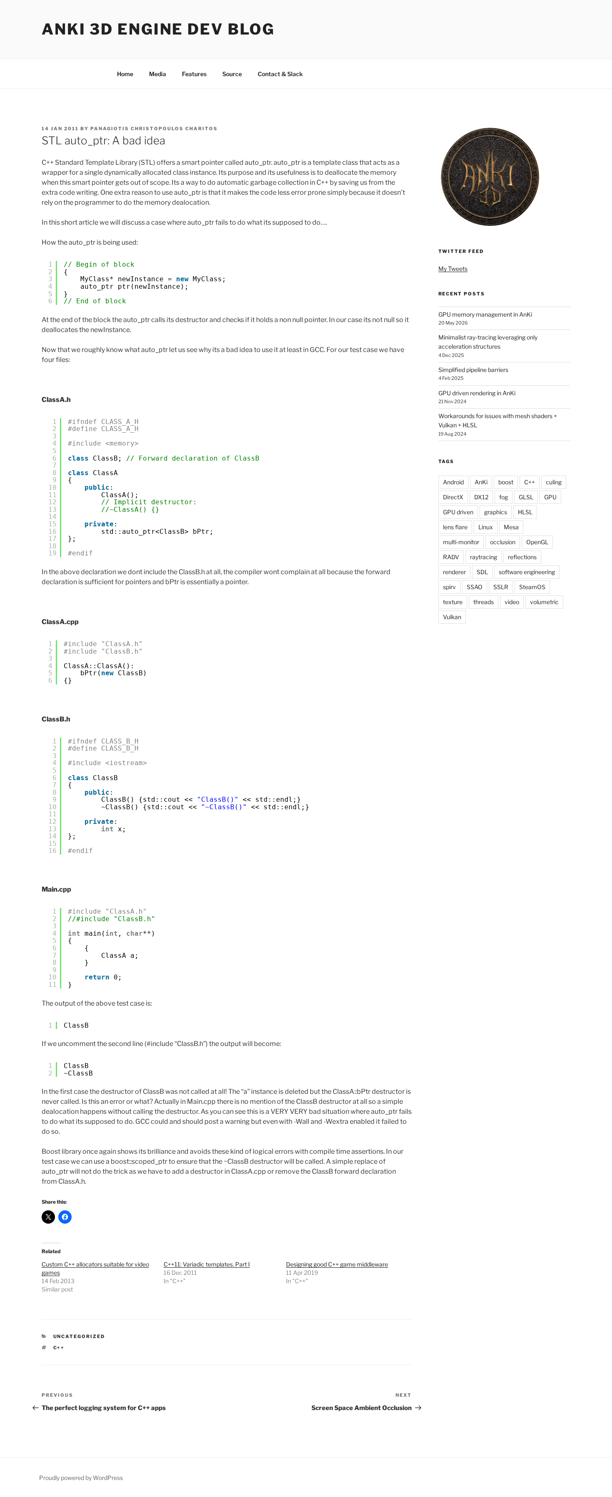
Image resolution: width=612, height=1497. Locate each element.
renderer (454, 571)
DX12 (481, 497)
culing (554, 482)
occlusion (502, 541)
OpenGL (537, 541)
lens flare (455, 526)
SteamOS (532, 586)
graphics (495, 512)
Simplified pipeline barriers (473, 369)
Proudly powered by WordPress (81, 1477)
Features (194, 73)
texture (453, 601)
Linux (485, 526)
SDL (482, 571)
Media (157, 73)
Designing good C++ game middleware (337, 1264)
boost (505, 482)
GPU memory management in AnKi (485, 314)
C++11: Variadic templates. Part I (207, 1264)
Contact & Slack (280, 73)
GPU (550, 497)
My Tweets (453, 268)
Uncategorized (79, 1336)
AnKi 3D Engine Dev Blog (158, 29)
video (512, 601)
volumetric (544, 601)
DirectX (453, 497)
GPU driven (458, 512)
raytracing (483, 556)
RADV (451, 556)
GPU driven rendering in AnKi (476, 393)
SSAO (475, 586)
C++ (59, 1348)
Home (125, 73)
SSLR (500, 586)
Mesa (511, 526)
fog (503, 497)
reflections (522, 556)
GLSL (526, 497)
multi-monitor (461, 541)
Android (453, 482)
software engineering (527, 571)
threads (483, 601)
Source (232, 73)
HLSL (525, 512)
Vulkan (452, 616)
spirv (449, 586)
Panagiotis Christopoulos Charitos (154, 128)
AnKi (481, 482)
